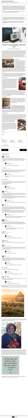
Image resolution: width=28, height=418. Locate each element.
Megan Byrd (6, 240)
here (3, 84)
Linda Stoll (5, 179)
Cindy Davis (6, 219)
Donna (5, 204)
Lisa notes (5, 191)
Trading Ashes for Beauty (7, 1)
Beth (5, 231)
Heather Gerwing (6, 276)
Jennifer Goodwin (6, 156)
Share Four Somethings (5, 145)
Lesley (5, 255)
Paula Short (5, 267)
